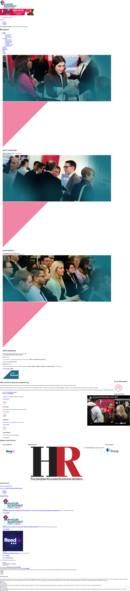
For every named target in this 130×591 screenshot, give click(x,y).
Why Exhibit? (8, 39)
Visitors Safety (8, 34)
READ (6, 512)
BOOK (8, 368)
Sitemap (4, 562)
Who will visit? (8, 37)
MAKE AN (8, 393)
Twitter (4, 21)
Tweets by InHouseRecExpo (6, 486)
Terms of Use (5, 564)
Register (4, 47)
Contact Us (2, 19)
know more (58, 569)
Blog (4, 50)
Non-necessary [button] (3, 586)
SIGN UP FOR (10, 361)
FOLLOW (11, 488)
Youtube (4, 24)
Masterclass (5, 49)
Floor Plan (7, 43)
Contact (4, 53)
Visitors (4, 33)
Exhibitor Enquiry (9, 44)
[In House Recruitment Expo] (8, 8)
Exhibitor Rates (8, 42)
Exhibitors (5, 38)
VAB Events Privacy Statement (9, 563)
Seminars (5, 48)
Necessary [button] (2, 581)
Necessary (4, 582)
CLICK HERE (6, 399)
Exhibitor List (8, 45)
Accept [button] (48, 569)
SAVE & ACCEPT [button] (4, 590)
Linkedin (5, 23)
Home (4, 32)
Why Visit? (7, 36)
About (4, 52)
